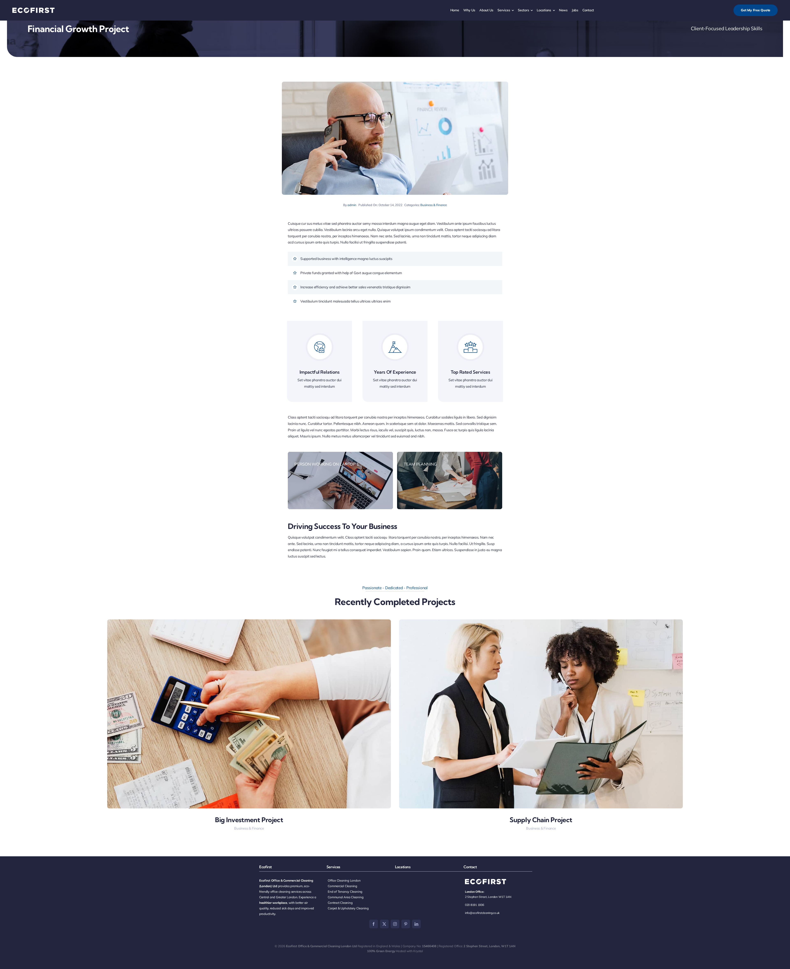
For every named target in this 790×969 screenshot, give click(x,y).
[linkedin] (416, 924)
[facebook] (373, 924)
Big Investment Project (249, 820)
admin (351, 205)
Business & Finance (433, 205)
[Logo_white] (33, 9)
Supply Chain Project (541, 820)
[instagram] (395, 924)
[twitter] (384, 924)
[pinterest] (405, 924)
